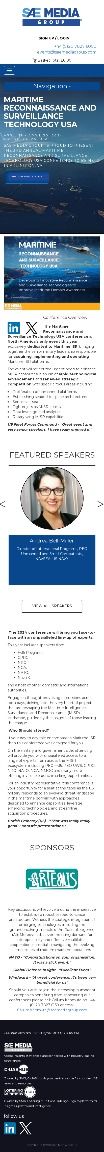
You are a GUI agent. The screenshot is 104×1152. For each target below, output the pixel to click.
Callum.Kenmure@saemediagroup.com (52, 1010)
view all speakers (52, 606)
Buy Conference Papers (26, 176)
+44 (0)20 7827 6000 (75, 46)
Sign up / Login (54, 38)
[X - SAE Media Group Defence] (25, 1128)
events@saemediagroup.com (66, 52)
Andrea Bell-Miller (52, 541)
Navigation (51, 86)
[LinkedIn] (10, 1128)
